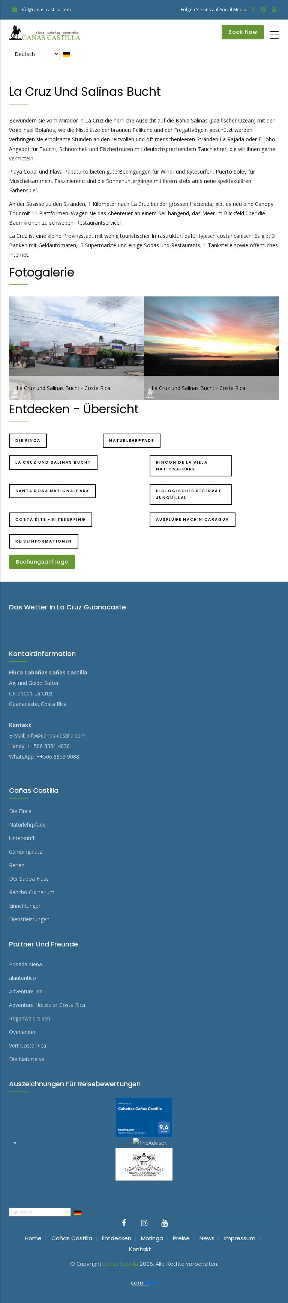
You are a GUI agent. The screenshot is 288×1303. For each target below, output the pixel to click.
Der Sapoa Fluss (29, 878)
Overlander (22, 1031)
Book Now (242, 32)
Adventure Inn (26, 991)
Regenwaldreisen (29, 1018)
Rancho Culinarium (31, 892)
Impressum (239, 1238)
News (207, 1238)
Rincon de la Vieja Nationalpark (182, 466)
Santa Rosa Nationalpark (52, 491)
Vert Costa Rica (27, 1045)
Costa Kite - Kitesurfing (50, 519)
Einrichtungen (25, 905)
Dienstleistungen (29, 919)
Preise (181, 1238)
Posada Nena (25, 964)
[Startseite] (44, 34)
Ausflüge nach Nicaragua (192, 519)
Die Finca (27, 440)
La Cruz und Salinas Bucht (53, 462)
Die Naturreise (26, 1059)
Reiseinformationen (43, 541)
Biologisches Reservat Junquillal (189, 494)
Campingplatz (25, 851)
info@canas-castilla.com (56, 735)
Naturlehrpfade (131, 440)
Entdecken (116, 1238)
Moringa (152, 1238)
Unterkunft (22, 838)
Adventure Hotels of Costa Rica (47, 1004)
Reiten (16, 865)
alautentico (22, 977)
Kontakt (140, 1249)
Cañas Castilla (71, 1238)
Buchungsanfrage (42, 561)
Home (33, 1238)
